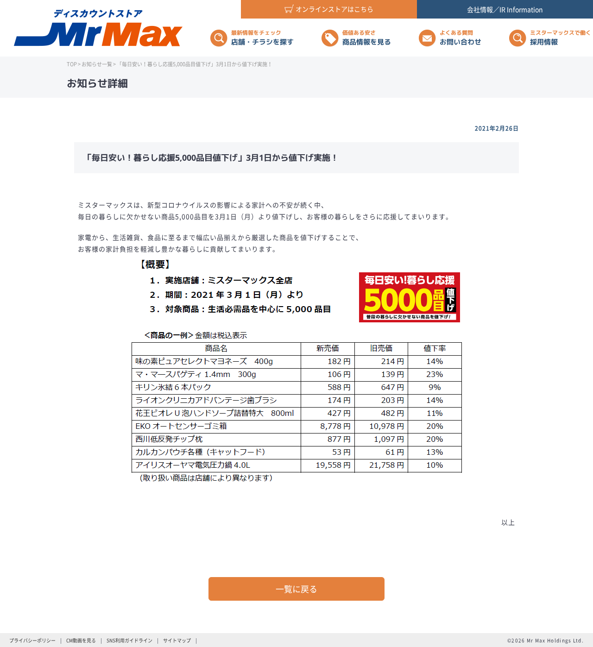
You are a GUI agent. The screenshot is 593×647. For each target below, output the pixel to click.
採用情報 (560, 38)
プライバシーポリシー (32, 640)
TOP (72, 64)
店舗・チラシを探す (262, 38)
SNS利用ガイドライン (129, 640)
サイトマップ (177, 640)
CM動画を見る (81, 640)
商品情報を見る (366, 38)
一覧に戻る (296, 589)
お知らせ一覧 (97, 64)
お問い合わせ (460, 38)
